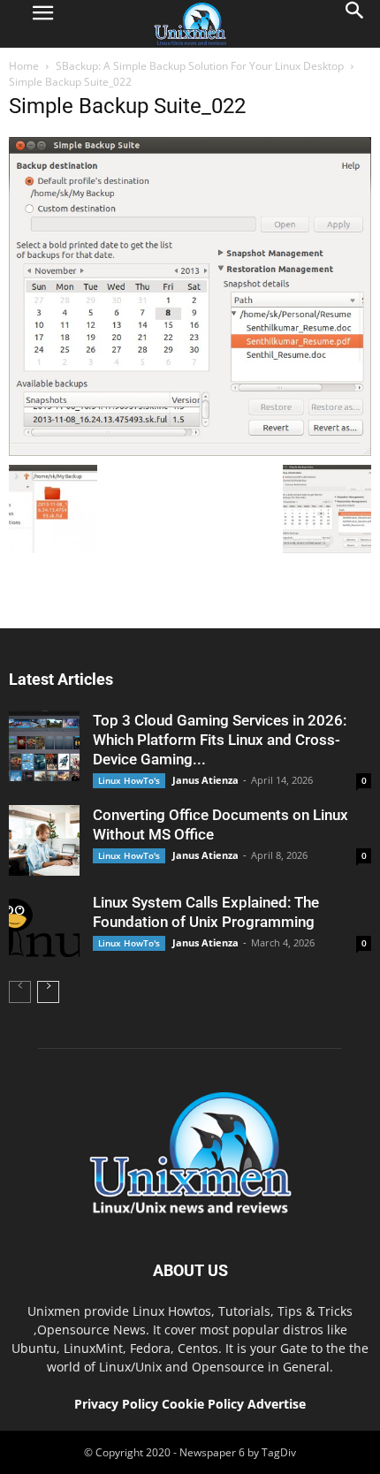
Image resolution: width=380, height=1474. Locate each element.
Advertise (276, 1403)
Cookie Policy (204, 1403)
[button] (355, 24)
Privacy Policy (116, 1403)
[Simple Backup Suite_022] (190, 451)
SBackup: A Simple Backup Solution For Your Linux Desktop (200, 65)
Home (24, 65)
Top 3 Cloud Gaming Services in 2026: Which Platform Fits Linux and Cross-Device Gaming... (219, 739)
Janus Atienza (205, 779)
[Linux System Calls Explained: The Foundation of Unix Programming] (44, 928)
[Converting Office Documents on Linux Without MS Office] (44, 840)
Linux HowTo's (129, 780)
